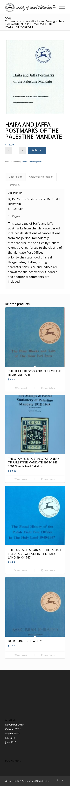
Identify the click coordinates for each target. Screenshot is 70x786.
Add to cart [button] (22, 388)
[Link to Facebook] (57, 780)
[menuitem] (52, 6)
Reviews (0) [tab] (15, 184)
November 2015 (14, 724)
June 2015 (10, 742)
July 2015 (10, 737)
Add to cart (37, 150)
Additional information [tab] (41, 176)
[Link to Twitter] (62, 780)
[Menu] (60, 6)
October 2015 (13, 729)
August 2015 (12, 733)
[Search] (52, 6)
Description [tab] (15, 176)
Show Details (49, 388)
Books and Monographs (32, 161)
